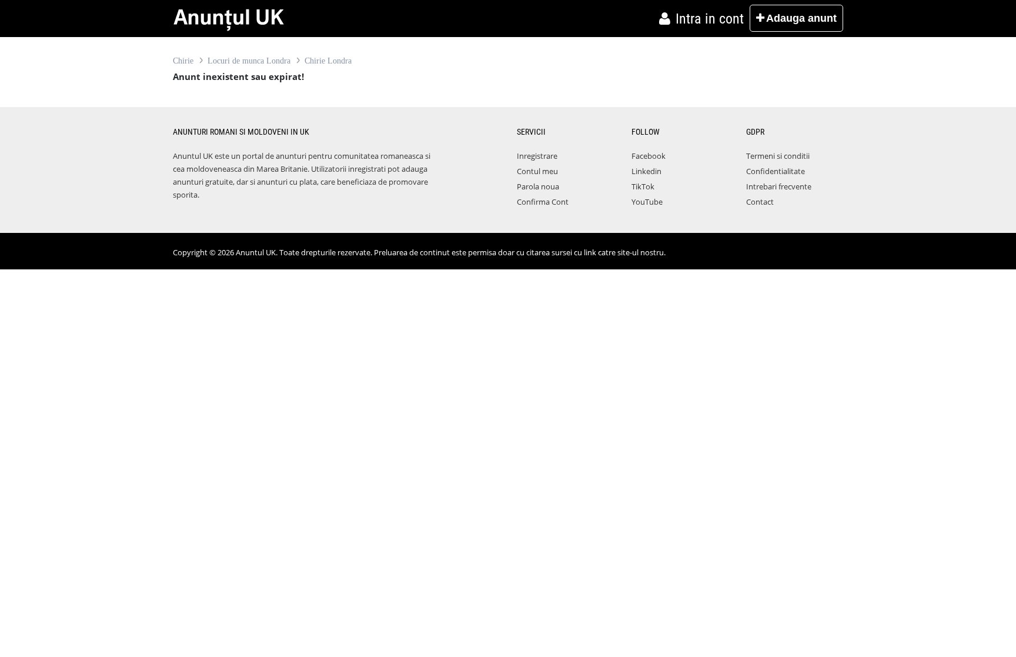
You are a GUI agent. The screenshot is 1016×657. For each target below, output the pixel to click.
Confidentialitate (775, 171)
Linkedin (646, 171)
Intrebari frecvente (778, 186)
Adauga (801, 18)
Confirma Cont (543, 201)
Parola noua (538, 186)
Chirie (183, 60)
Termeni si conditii (778, 156)
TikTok (642, 186)
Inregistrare (537, 156)
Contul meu (537, 171)
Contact (760, 201)
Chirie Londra (328, 60)
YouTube (647, 201)
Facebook (648, 156)
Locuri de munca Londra (249, 60)
